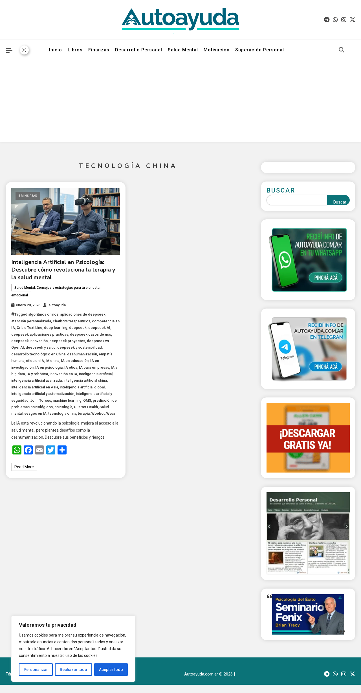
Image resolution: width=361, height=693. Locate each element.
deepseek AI (99, 327)
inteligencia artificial (96, 374)
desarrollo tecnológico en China (38, 354)
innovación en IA (63, 374)
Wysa (110, 413)
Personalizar (36, 669)
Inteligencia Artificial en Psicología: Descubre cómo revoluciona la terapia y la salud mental (63, 269)
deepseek (78, 327)
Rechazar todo (73, 669)
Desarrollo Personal (138, 50)
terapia (84, 413)
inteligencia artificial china (85, 380)
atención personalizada (31, 321)
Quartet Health (86, 407)
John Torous (40, 400)
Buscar (281, 190)
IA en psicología (49, 367)
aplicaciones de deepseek (82, 314)
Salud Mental (183, 50)
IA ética (70, 367)
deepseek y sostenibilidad (79, 347)
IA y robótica (37, 374)
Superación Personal (259, 50)
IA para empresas (94, 367)
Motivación (217, 50)
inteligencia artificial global (82, 387)
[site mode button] (24, 49)
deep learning (55, 327)
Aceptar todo (111, 669)
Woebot (98, 413)
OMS (87, 400)
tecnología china (62, 413)
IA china (52, 360)
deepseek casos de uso (90, 334)
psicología (63, 407)
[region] (73, 649)
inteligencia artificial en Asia (34, 387)
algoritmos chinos (43, 314)
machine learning (67, 400)
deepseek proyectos (67, 341)
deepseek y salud (41, 347)
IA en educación (75, 360)
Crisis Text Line (29, 327)
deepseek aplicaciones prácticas (39, 334)
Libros (75, 50)
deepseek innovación (29, 341)
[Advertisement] (180, 102)
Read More (24, 467)
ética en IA (35, 360)
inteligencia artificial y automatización (42, 394)
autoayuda (57, 305)
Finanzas (98, 50)
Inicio (55, 50)
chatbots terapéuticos (71, 321)
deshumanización (82, 354)
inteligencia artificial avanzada (36, 380)
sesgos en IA (35, 413)
